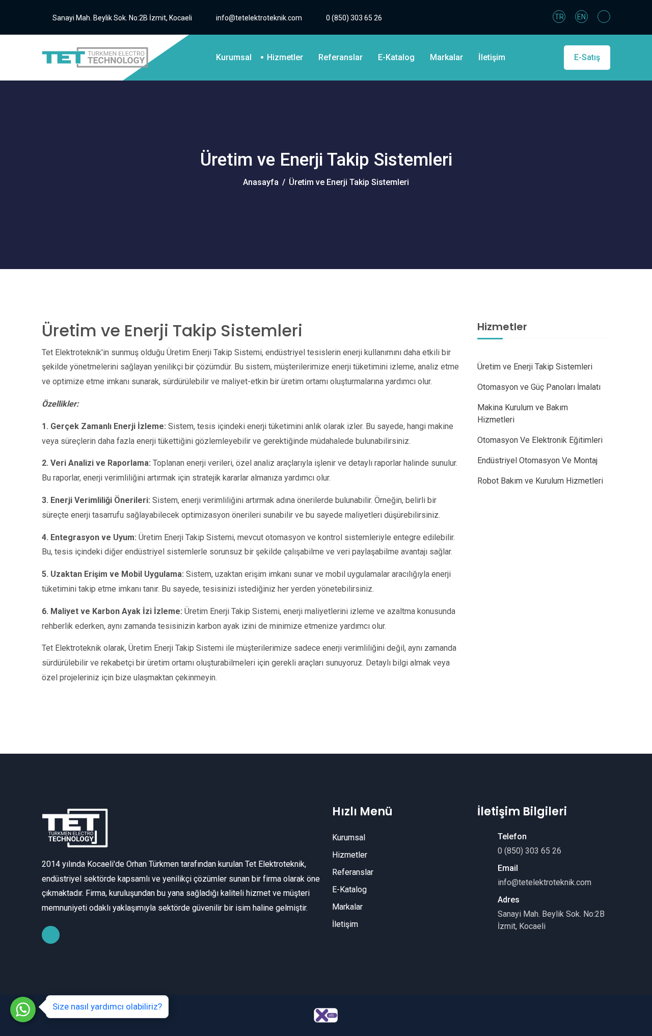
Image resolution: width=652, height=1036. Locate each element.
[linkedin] (603, 16)
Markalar (446, 57)
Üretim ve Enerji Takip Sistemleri (534, 366)
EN (581, 17)
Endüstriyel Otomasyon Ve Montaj (537, 460)
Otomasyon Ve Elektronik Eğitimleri (540, 440)
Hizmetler (285, 57)
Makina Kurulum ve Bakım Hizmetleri (522, 413)
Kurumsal (234, 57)
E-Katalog (396, 57)
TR (559, 17)
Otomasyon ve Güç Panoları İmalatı (539, 387)
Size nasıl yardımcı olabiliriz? (107, 1006)
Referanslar (340, 57)
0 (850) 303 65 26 (354, 18)
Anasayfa (261, 182)
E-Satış (587, 57)
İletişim (491, 57)
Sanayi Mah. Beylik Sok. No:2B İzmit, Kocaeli (122, 18)
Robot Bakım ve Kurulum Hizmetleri (540, 481)
